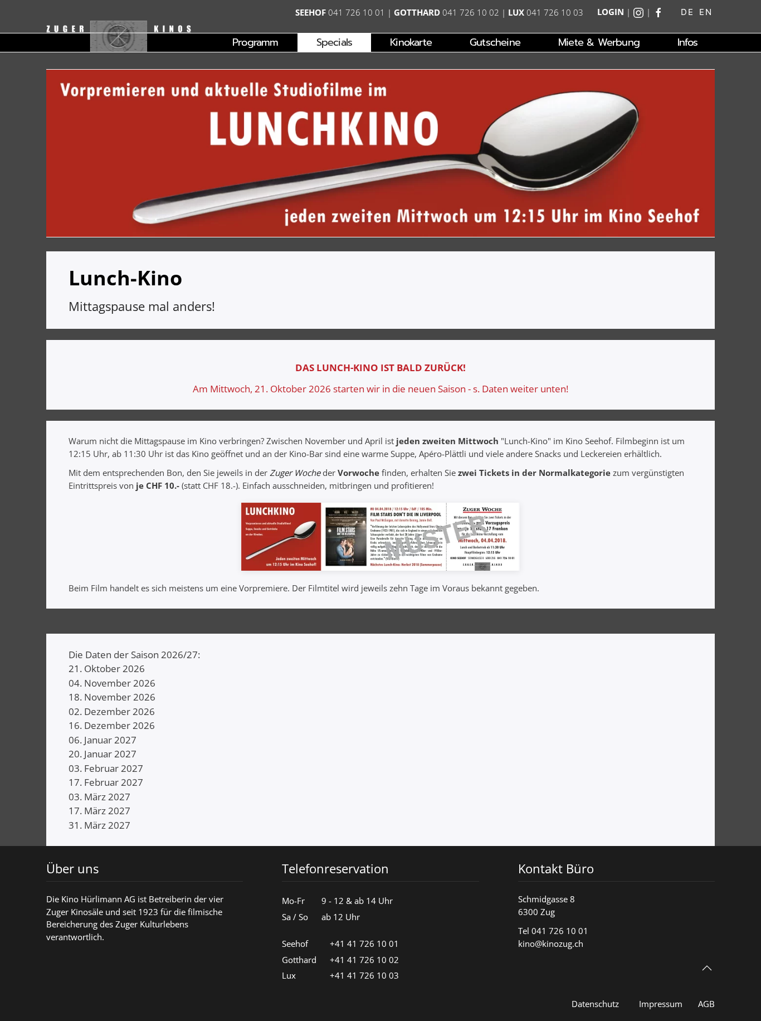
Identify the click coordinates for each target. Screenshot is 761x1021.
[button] (707, 968)
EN (705, 12)
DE (687, 12)
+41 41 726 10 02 (364, 959)
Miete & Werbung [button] (599, 42)
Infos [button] (687, 42)
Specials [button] (334, 42)
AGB (706, 1003)
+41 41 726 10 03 (364, 975)
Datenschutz (595, 1003)
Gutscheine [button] (495, 42)
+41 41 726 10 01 (364, 943)
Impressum (660, 1003)
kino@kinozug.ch (550, 943)
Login (610, 11)
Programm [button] (255, 42)
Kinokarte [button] (411, 42)
